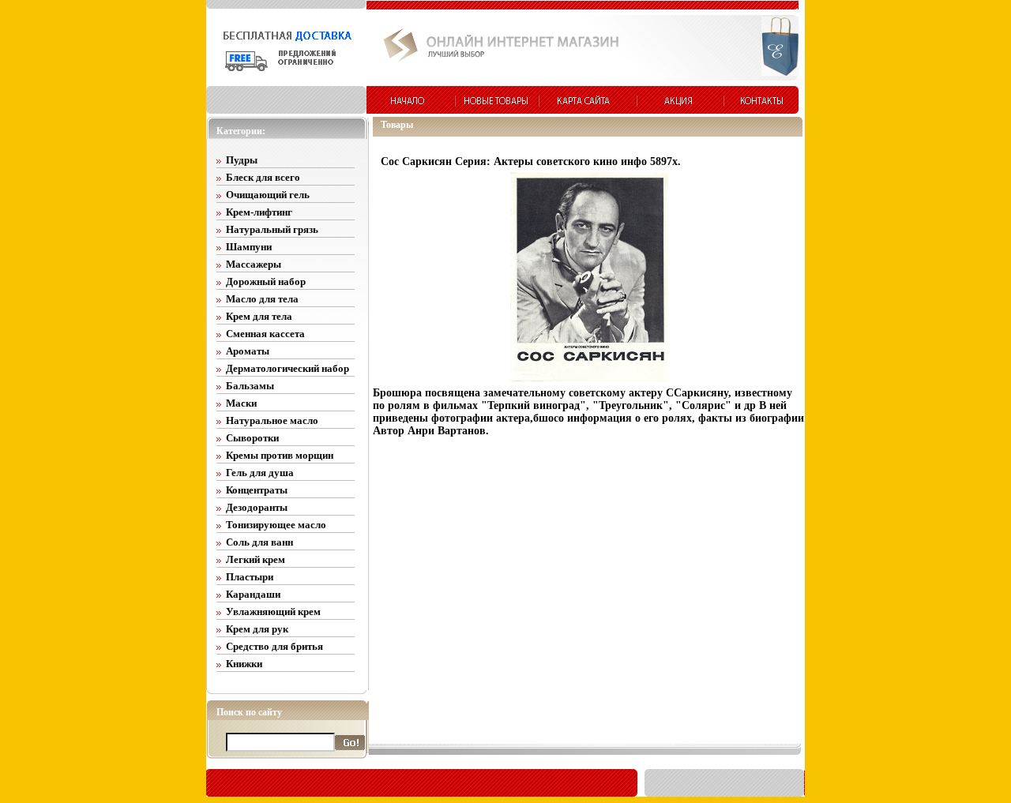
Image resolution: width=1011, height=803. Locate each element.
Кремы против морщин (279, 455)
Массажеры (253, 264)
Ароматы (247, 351)
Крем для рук (257, 629)
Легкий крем (255, 559)
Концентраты (257, 490)
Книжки (244, 664)
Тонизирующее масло (276, 525)
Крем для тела (259, 316)
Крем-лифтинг (259, 212)
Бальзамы (250, 386)
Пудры (241, 160)
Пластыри (249, 577)
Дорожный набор (266, 281)
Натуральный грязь (272, 229)
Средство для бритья (274, 646)
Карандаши (253, 594)
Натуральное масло (272, 420)
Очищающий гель (268, 195)
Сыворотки (252, 438)
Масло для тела (262, 299)
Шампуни (249, 247)
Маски (241, 403)
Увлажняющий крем (273, 611)
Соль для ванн (259, 542)
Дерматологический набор (287, 368)
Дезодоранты (257, 507)
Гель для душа (260, 472)
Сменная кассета (265, 334)
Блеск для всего (263, 177)
